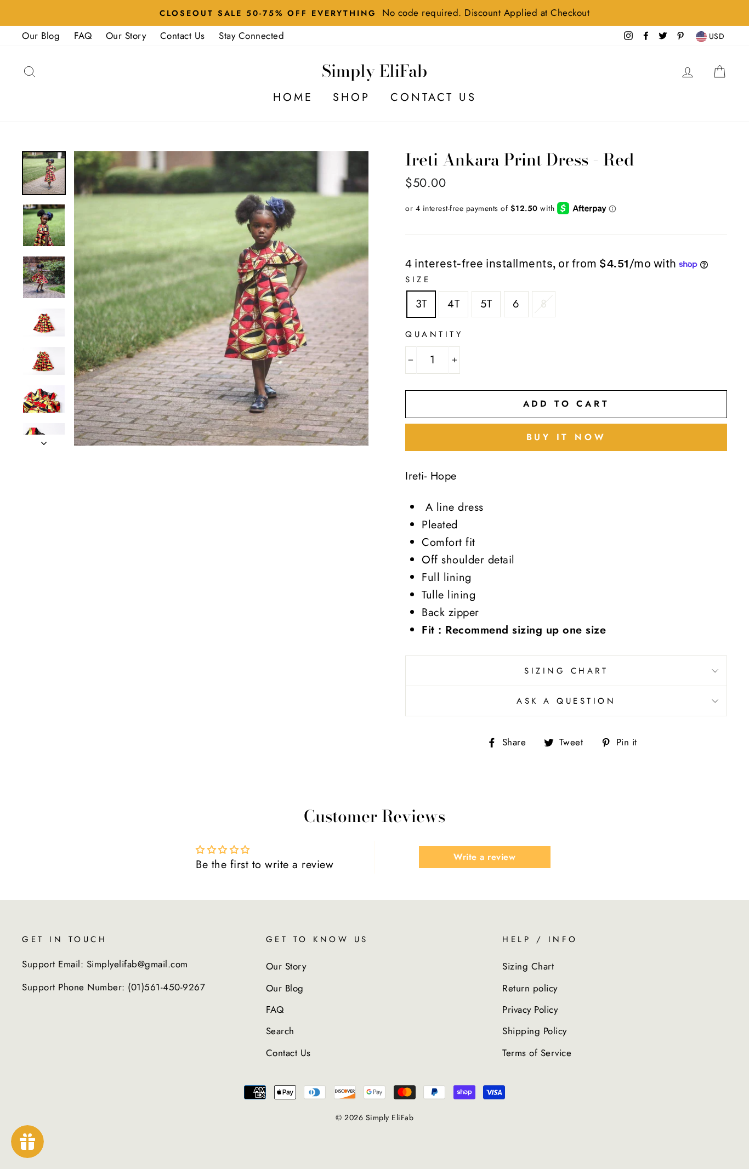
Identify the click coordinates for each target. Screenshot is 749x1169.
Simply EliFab (374, 70)
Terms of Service (536, 1052)
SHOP (351, 97)
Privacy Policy (530, 1009)
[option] (374, 12)
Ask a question (566, 701)
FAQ (83, 35)
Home (293, 97)
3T (421, 304)
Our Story (126, 35)
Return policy (530, 988)
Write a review (484, 857)
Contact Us (182, 35)
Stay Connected (251, 35)
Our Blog (41, 35)
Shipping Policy (534, 1030)
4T (453, 304)
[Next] (44, 440)
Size (417, 279)
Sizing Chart (566, 671)
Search (280, 1030)
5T (486, 304)
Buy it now (566, 437)
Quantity (434, 334)
